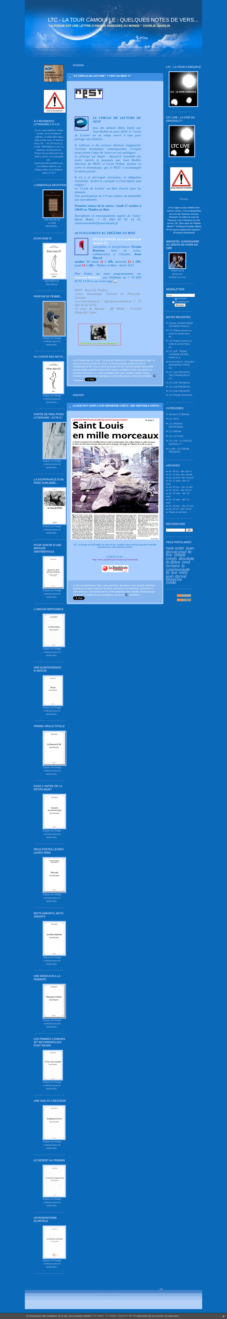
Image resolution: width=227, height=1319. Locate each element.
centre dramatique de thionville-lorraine (112, 376)
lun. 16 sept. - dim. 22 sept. (177, 501)
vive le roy (119, 595)
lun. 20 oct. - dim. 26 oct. (180, 471)
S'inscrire (182, 298)
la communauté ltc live (178, 569)
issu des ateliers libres (136, 366)
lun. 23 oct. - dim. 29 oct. (180, 509)
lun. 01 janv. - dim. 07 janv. (181, 506)
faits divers (143, 370)
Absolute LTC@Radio (179, 414)
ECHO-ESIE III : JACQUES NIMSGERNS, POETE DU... (181, 365)
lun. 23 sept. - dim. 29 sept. (177, 495)
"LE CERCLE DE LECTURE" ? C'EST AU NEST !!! (102, 75)
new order (175, 548)
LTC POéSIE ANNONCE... (181, 395)
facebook (87, 376)
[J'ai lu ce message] (223, 1316)
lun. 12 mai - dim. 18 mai (180, 474)
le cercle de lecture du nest (111, 366)
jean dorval (176, 576)
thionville (77, 376)
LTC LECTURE (176, 436)
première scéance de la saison (103, 370)
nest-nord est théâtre (142, 376)
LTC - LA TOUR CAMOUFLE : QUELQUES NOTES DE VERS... (123, 20)
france (146, 373)
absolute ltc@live (180, 560)
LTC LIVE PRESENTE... (180, 383)
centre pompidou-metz (108, 373)
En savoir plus (172, 1316)
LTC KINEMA (175, 431)
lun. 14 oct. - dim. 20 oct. (180, 490)
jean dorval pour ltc (98, 591)
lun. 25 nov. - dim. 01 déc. (181, 487)
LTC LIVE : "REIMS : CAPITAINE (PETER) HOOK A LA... (179, 354)
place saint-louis (111, 585)
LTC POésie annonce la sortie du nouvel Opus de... (180, 333)
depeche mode (174, 581)
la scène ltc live (135, 363)
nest (95, 366)
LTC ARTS (174, 419)
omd (186, 562)
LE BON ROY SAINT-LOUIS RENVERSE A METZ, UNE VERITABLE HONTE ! (116, 405)
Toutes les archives (178, 512)
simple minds (176, 557)
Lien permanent (137, 360)
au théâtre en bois (128, 370)
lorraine (173, 566)
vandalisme (107, 595)
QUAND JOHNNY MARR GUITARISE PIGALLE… (181, 324)
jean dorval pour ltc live (180, 551)
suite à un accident (103, 588)
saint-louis (118, 588)
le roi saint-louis (131, 588)
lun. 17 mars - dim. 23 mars (177, 482)
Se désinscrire (182, 302)
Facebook (133, 595)
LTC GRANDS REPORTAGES (176, 425)
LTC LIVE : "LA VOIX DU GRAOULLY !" (180, 442)
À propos (184, 199)
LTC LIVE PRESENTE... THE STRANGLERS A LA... (180, 375)
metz (183, 572)
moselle (129, 373)
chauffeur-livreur (93, 595)
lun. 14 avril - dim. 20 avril (181, 478)
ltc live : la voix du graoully (114, 363)
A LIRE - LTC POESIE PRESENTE (179, 450)
